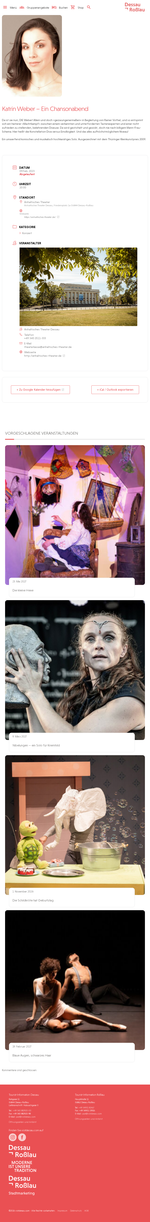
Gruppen (37, 7)
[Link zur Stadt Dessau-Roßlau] (40, 1151)
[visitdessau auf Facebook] (22, 1137)
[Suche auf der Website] (90, 7)
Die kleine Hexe (22, 590)
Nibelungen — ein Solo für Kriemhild (36, 745)
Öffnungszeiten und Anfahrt (22, 1122)
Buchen (63, 7)
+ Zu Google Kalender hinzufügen (39, 389)
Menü (13, 7)
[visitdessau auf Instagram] (13, 1137)
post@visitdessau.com (26, 1117)
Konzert (27, 233)
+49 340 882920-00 (22, 1110)
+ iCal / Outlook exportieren (115, 389)
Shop (80, 7)
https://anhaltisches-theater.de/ (40, 217)
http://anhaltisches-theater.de (43, 355)
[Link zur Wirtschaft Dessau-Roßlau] (40, 1167)
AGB (86, 1211)
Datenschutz (76, 1211)
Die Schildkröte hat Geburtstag (33, 900)
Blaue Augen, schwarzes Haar (31, 1055)
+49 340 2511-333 (35, 338)
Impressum (62, 1211)
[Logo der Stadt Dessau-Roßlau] (135, 10)
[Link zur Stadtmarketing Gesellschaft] (40, 1186)
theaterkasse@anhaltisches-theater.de (48, 347)
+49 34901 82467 (86, 1107)
